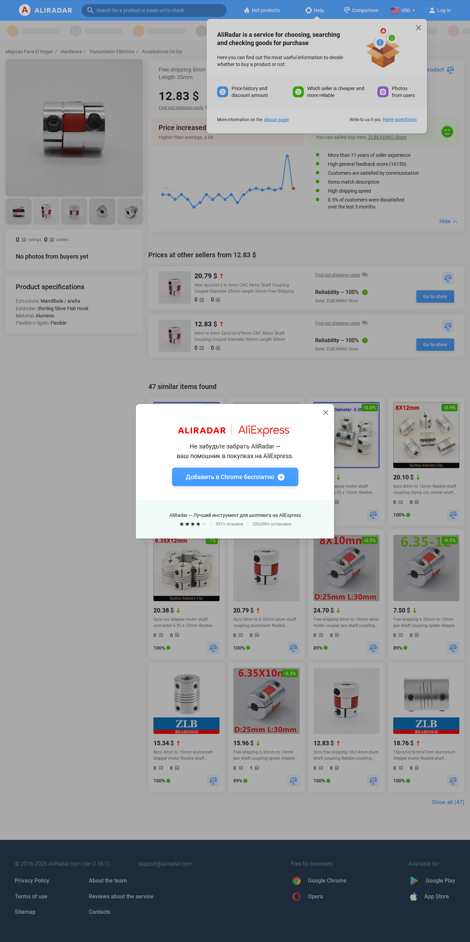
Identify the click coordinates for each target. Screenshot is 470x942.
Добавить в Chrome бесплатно (230, 476)
